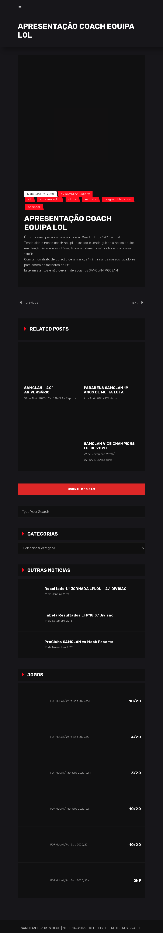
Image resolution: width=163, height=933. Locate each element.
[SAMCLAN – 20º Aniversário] (50, 367)
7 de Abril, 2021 (93, 398)
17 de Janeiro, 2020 (40, 193)
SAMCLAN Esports (77, 193)
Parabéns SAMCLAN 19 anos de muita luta (106, 390)
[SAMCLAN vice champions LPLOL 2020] (110, 422)
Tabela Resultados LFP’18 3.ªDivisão (79, 615)
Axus (113, 398)
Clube (72, 199)
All (29, 199)
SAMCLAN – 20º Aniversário (38, 390)
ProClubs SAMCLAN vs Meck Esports (79, 642)
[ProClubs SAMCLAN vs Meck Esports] (31, 645)
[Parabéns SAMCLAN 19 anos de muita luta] (110, 367)
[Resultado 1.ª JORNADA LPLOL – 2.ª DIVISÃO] (31, 592)
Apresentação (50, 199)
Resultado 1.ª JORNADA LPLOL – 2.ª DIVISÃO (85, 589)
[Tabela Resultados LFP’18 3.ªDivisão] (31, 618)
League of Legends (118, 199)
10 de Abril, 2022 (34, 398)
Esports (90, 199)
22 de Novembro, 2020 (98, 454)
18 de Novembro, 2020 (59, 647)
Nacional (34, 207)
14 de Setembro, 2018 (58, 620)
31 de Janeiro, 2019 (57, 594)
